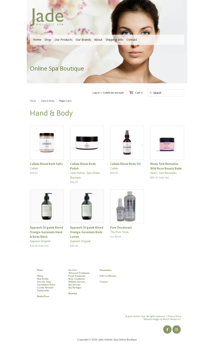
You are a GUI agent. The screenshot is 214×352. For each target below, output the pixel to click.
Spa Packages (74, 287)
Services (72, 270)
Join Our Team (44, 281)
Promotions (105, 270)
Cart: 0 (139, 92)
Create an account (113, 92)
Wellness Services (76, 281)
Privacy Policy (174, 317)
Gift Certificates (108, 276)
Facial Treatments (76, 276)
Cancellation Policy (46, 284)
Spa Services (74, 284)
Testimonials (43, 290)
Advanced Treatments (78, 273)
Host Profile (42, 278)
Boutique (72, 293)
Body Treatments (76, 278)
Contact (104, 281)
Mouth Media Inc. (172, 320)
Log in (96, 92)
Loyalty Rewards (45, 287)
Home (40, 270)
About (40, 276)
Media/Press (43, 296)
